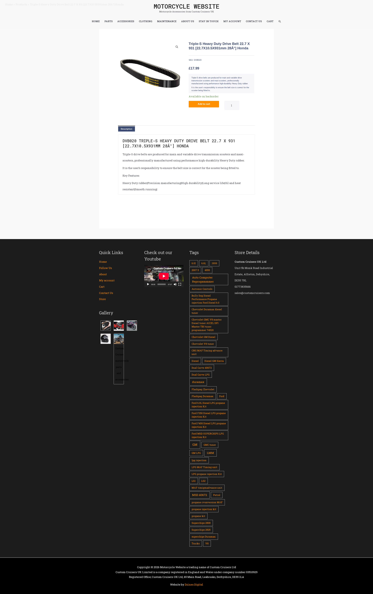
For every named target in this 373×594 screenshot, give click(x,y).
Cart (101, 286)
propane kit (198, 516)
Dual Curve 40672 (202, 367)
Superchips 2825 (201, 529)
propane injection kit (204, 509)
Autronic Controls (202, 288)
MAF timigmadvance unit (207, 487)
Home (103, 261)
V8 (207, 543)
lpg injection (199, 460)
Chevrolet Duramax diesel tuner (207, 311)
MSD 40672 (199, 495)
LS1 (194, 480)
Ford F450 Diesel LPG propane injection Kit (209, 425)
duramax (198, 382)
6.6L (203, 263)
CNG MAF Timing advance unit (207, 352)
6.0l (194, 263)
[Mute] (175, 284)
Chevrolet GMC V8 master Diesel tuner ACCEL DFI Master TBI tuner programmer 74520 (207, 325)
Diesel (195, 360)
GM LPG (196, 452)
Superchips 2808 (201, 522)
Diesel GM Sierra (214, 360)
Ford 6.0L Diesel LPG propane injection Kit (208, 404)
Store (102, 299)
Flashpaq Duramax (202, 396)
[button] (279, 21)
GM (194, 445)
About (103, 274)
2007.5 (195, 270)
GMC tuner (210, 444)
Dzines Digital (194, 584)
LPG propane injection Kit (207, 473)
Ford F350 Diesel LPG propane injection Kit (209, 415)
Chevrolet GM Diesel (203, 336)
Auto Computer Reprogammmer (203, 279)
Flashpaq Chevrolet (203, 389)
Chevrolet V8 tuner (203, 343)
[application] (164, 276)
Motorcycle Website (186, 6)
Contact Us (106, 293)
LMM (210, 453)
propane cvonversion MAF (207, 502)
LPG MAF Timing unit (204, 467)
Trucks (196, 543)
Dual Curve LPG (201, 374)
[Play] (148, 284)
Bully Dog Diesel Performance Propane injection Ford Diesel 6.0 (205, 299)
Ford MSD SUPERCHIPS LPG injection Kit (208, 435)
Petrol (216, 495)
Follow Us (105, 268)
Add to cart (204, 104)
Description (126, 129)
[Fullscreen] (179, 284)
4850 (207, 270)
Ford (221, 396)
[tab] (126, 129)
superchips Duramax (204, 536)
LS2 (203, 480)
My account (107, 280)
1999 (214, 263)
